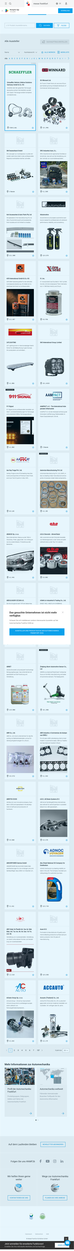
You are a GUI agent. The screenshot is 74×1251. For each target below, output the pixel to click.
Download (65, 11)
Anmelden (62, 1245)
